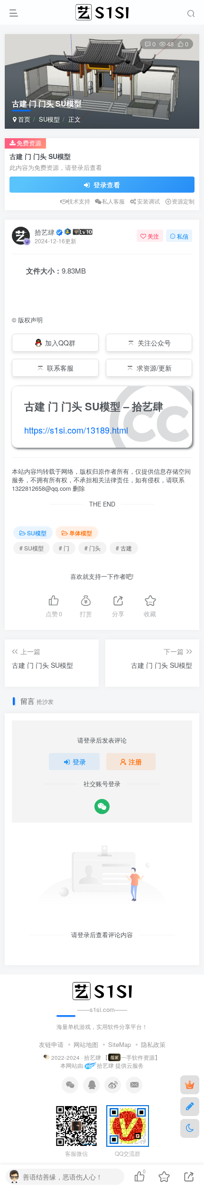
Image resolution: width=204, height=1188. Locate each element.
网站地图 (86, 1044)
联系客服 (60, 367)
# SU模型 (31, 548)
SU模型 (49, 119)
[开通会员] (189, 1084)
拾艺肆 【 (96, 1057)
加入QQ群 (60, 342)
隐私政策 (153, 1044)
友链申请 (51, 1044)
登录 (79, 761)
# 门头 (92, 548)
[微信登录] (102, 806)
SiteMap (119, 1044)
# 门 (64, 548)
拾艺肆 (45, 232)
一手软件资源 (138, 1057)
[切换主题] (189, 1128)
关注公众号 (154, 342)
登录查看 (106, 184)
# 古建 (124, 548)
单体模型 (80, 533)
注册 (135, 761)
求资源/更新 (154, 367)
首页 (23, 119)
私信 (182, 236)
